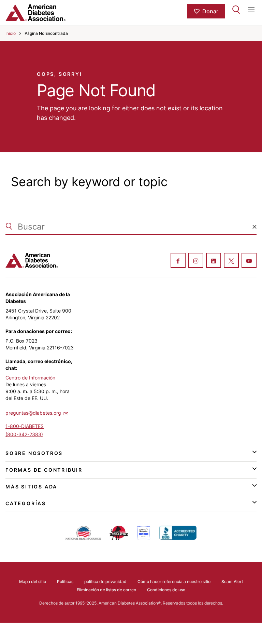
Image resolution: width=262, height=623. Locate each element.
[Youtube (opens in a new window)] (249, 261)
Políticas (65, 581)
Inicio (10, 33)
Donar (210, 11)
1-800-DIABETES (24, 426)
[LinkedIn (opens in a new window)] (213, 261)
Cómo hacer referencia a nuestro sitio (173, 581)
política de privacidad (105, 581)
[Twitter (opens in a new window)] (231, 261)
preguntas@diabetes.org (33, 413)
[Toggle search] (236, 9)
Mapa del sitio (32, 581)
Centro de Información (30, 377)
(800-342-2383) (24, 434)
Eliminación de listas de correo (106, 589)
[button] (254, 227)
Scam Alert (232, 581)
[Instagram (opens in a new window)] (196, 261)
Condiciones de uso (166, 589)
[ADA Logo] (47, 12)
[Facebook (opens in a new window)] (178, 261)
